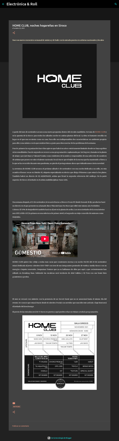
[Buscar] (115, 4)
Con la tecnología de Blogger (61, 438)
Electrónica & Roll (22, 4)
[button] (13, 33)
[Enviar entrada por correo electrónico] (13, 404)
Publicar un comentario (20, 426)
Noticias (16, 406)
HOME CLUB (100, 132)
